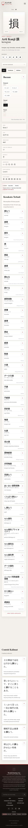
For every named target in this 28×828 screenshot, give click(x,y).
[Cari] (24, 794)
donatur (17, 788)
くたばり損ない (11, 496)
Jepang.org (17, 820)
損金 (6, 331)
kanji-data (10, 185)
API (10, 798)
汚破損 (7, 397)
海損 (6, 419)
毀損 (6, 353)
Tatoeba (17, 185)
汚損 (6, 386)
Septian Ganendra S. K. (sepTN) (16, 825)
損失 (6, 232)
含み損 (7, 441)
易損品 (7, 602)
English (9, 814)
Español (14, 814)
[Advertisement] (14, 631)
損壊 (6, 320)
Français (19, 814)
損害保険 (8, 298)
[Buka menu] (24, 3)
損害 (6, 222)
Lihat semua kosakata (14, 613)
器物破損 (8, 452)
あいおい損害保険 (11, 485)
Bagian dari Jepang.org (14, 774)
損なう (7, 211)
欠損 (6, 364)
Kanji (13, 9)
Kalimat (18, 70)
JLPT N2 (5, 135)
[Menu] (24, 3)
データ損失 (9, 565)
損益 (6, 254)
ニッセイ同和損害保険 (11, 577)
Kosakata (10, 70)
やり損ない (9, 591)
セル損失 (8, 518)
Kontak (20, 800)
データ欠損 (9, 375)
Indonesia (5, 814)
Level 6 (5, 172)
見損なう (8, 474)
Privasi (10, 803)
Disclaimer (9, 805)
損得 (6, 265)
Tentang (20, 798)
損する (7, 287)
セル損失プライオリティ (12, 530)
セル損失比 (9, 543)
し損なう (8, 507)
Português (24, 814)
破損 (6, 342)
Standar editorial (8, 189)
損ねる (7, 276)
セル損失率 (9, 554)
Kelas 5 (5, 127)
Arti (4, 70)
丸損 (6, 430)
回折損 (7, 408)
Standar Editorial (10, 800)
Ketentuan (20, 803)
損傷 (6, 309)
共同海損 (8, 463)
